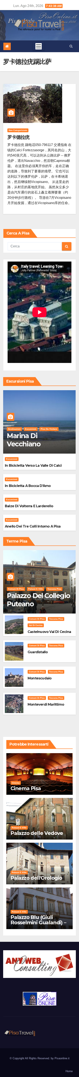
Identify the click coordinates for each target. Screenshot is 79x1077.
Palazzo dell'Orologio (36, 878)
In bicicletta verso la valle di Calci (33, 466)
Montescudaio (39, 678)
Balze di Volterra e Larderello (29, 506)
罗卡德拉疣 (18, 137)
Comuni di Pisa (16, 589)
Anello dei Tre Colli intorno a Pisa (32, 526)
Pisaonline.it (62, 1058)
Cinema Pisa (26, 788)
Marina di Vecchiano (23, 440)
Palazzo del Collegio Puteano (38, 600)
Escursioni (30, 429)
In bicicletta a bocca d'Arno (28, 486)
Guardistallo (38, 652)
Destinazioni (14, 429)
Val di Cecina (36, 625)
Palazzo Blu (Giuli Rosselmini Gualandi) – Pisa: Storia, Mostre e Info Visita (38, 925)
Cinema (16, 783)
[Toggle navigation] (38, 46)
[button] (71, 46)
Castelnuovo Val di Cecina (49, 632)
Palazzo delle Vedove (37, 833)
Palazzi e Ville (35, 589)
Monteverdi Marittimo (46, 704)
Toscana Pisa (54, 589)
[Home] (7, 46)
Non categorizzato (18, 130)
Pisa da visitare (49, 429)
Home (69, 1071)
